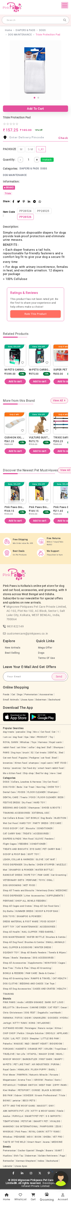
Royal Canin (9, 1069)
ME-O (30, 1137)
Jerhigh (7, 1023)
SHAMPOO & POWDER (21, 870)
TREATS (27, 833)
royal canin (47, 763)
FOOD (32, 797)
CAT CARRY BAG (12, 833)
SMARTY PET (41, 1121)
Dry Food (27, 802)
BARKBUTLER (30, 1059)
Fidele (60, 1111)
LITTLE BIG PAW (50, 1038)
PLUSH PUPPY (39, 1069)
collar (32, 747)
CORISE (36, 1090)
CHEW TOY (54, 787)
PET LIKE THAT (22, 1064)
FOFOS (18, 1018)
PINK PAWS (9, 1002)
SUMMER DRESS (24, 911)
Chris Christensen (12, 1012)
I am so (7, 737)
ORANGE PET (35, 1049)
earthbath (55, 1012)
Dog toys (16, 752)
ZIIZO (25, 1038)
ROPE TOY (30, 875)
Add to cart (15, 381)
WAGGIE (18, 1043)
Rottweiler (8, 1161)
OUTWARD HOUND (13, 1028)
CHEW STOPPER (46, 864)
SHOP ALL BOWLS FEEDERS (30, 901)
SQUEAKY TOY (11, 952)
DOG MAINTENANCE (20, 34)
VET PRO (58, 1137)
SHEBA (47, 1137)
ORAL (50, 880)
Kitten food (21, 763)
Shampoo (58, 747)
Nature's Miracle (38, 1074)
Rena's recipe (45, 1028)
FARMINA (8, 1018)
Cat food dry (29, 768)
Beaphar (34, 1038)
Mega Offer (45, 647)
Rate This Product (35, 313)
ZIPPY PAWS (60, 1085)
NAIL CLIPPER (29, 932)
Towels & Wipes (57, 952)
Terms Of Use (46, 657)
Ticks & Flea (22, 968)
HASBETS (21, 1049)
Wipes (6, 957)
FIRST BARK (45, 1059)
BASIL (52, 1069)
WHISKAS (8, 1131)
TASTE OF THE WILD (14, 1142)
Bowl (54, 758)
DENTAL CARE (10, 797)
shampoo (34, 763)
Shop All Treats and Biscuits (18, 890)
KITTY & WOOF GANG (43, 1111)
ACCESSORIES (41, 833)
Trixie (8, 193)
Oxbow (17, 1095)
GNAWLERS (39, 1018)
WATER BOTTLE (43, 870)
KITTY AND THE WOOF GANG (19, 1106)
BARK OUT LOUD (54, 1002)
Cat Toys (50, 983)
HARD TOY (39, 802)
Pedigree (34, 758)
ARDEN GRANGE (34, 1002)
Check (63, 138)
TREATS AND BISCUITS (15, 849)
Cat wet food (10, 758)
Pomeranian (30, 694)
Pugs (62, 1155)
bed (60, 773)
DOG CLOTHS (10, 983)
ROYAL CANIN (10, 742)
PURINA (55, 1064)
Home (8, 30)
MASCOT (42, 1106)
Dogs (41, 652)
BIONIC (7, 1100)
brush (26, 752)
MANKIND (8, 1126)
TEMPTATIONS (11, 1121)
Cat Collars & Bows (13, 818)
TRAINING (8, 994)
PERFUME (31, 880)
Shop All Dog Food (13, 942)
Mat (33, 737)
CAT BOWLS (32, 818)
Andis (20, 1002)
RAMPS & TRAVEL (40, 978)
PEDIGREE (19, 1137)
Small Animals (11, 699)
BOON (38, 1137)
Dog (29, 732)
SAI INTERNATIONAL (27, 1126)
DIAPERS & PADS (25, 30)
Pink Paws (21, 1131)
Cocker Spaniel (26, 1150)
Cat (13, 694)
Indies (41, 1161)
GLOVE (39, 838)
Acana (46, 1142)
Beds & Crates (47, 973)
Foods (6, 694)
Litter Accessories (34, 895)
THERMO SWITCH (27, 1085)
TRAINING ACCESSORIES (16, 813)
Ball (49, 747)
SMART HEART (40, 1043)
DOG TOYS (9, 916)
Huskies (7, 1155)
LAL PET (15, 1038)
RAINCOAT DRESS (12, 875)
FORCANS (8, 1049)
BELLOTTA (9, 1007)
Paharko (7, 1043)
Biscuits (30, 828)
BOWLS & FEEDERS (13, 973)
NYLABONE (43, 1023)
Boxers (49, 1150)
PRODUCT (42, 737)
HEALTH (61, 989)
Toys (33, 742)
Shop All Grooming (41, 968)
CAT (22, 828)
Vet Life (21, 1054)
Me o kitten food (12, 773)
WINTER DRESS (43, 947)
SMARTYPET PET (34, 1116)
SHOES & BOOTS (51, 807)
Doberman (41, 699)
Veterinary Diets (45, 890)
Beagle (40, 1150)
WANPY (58, 1059)
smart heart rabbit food (51, 768)
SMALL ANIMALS (55, 942)
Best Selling (12, 652)
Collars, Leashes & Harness (26, 782)
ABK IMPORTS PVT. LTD (16, 1111)
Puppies (23, 758)
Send (59, 676)
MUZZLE (61, 864)
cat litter (22, 747)
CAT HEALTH (59, 978)
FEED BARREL (46, 932)
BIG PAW (7, 1095)
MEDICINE (61, 890)
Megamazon (9, 1080)
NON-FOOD (51, 963)
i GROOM (38, 1080)
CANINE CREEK (38, 1007)
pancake (20, 732)
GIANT (58, 1150)
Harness (42, 742)
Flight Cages (10, 844)
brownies (8, 763)
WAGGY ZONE (46, 1054)
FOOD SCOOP (10, 828)
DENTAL (52, 752)
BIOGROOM (56, 1043)
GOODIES (53, 1018)
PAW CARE (43, 875)
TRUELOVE (9, 1054)
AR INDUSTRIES (40, 1064)
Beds (19, 787)
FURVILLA (17, 1116)
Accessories (46, 694)
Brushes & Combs (55, 937)
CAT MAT (50, 859)
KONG (32, 1023)
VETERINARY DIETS (13, 880)
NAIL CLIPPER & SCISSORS (18, 947)
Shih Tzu (18, 1155)
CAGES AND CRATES (44, 989)
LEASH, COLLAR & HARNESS (18, 859)
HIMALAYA (23, 1069)
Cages (61, 963)
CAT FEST (53, 1007)
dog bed (41, 747)
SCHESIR (28, 1095)
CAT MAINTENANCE (27, 926)
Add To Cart (35, 108)
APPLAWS (62, 1033)
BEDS (61, 797)
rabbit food (9, 747)
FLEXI (6, 1038)
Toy (51, 737)
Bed (61, 752)
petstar (17, 1100)
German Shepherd (26, 1161)
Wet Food (28, 838)
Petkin (20, 1033)
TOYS (42, 880)
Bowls (15, 957)
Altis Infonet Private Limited (43, 1184)
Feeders (49, 838)
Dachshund (54, 699)
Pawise (49, 1080)
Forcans (54, 1074)
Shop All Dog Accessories (17, 989)
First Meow (9, 1074)
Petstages (30, 1028)
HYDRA (64, 1018)
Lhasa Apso (27, 699)
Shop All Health (11, 932)
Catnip (6, 768)
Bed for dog (42, 773)
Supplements (35, 963)
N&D (27, 1043)
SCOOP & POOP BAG (14, 854)
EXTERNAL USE (40, 813)
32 (32, 752)
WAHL (59, 1054)
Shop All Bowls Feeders (34, 952)
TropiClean (60, 1049)
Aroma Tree (24, 1080)
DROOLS (50, 1033)
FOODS (21, 792)
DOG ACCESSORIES (43, 957)
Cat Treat (29, 787)
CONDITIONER (45, 828)
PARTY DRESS (41, 823)
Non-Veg (41, 787)
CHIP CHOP (9, 1033)
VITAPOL (32, 1054)
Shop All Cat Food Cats (46, 906)
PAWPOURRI (46, 1126)
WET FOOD (60, 763)
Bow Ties (8, 968)
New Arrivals (12, 647)
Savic (58, 1080)
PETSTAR (26, 1121)
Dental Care (9, 792)
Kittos (58, 1028)
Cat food (45, 732)
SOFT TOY (33, 854)
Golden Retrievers (48, 1155)
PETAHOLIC (9, 1085)
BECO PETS (29, 1100)
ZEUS (58, 1126)
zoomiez (16, 768)
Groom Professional (46, 1095)
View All (58, 400)
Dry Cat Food (50, 782)
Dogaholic (43, 1012)
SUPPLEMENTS (55, 895)
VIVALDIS (55, 1121)
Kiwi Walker (9, 1090)
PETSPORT (24, 1090)
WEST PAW (45, 1085)
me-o (53, 773)
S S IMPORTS (53, 1116)
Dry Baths (29, 864)
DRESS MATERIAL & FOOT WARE (20, 921)
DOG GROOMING (12, 885)
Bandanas (25, 957)
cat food (45, 758)
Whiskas (24, 742)
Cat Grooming (58, 875)
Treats (24, 797)
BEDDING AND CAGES (14, 807)
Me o (36, 732)
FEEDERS (23, 844)
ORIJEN (48, 1049)
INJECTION (60, 818)
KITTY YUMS (20, 1023)
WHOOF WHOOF (12, 1059)
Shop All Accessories (14, 963)
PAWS (6, 752)
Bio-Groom (22, 1007)
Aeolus (6, 1116)
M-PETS (7, 1064)
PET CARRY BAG (52, 849)
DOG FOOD (9, 787)
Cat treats (40, 752)
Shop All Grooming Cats (16, 978)
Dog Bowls (46, 818)
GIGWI (27, 1018)
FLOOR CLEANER (36, 792)
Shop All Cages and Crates (17, 906)
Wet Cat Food (10, 823)
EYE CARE (55, 823)
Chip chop (28, 773)
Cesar (64, 1007)
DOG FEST (30, 1012)
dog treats (8, 732)
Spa (26, 737)
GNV (51, 1106)
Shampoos (34, 807)
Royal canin (55, 742)
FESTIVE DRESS (11, 802)
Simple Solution (35, 1033)
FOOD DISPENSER (12, 864)
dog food (17, 737)
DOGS (42, 30)
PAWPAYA (22, 1074)
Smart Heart (34, 1142)
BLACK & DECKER (51, 1090)
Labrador (8, 1166)
